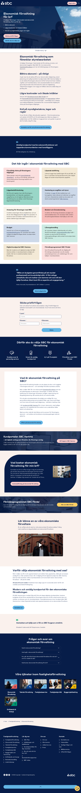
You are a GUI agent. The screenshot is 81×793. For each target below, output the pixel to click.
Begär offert (72, 3)
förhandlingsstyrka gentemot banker (33, 98)
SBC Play (27, 740)
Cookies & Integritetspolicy (28, 774)
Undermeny (39, 50)
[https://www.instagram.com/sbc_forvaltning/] (9, 775)
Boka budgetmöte (40, 291)
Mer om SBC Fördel (67, 504)
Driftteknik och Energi (12, 757)
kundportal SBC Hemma (30, 405)
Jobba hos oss (46, 745)
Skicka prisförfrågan (11, 36)
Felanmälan (64, 742)
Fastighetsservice (10, 747)
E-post (22, 313)
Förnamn (23, 320)
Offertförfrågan (66, 752)
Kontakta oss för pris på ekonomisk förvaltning (35, 127)
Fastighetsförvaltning (12, 740)
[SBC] (6, 3)
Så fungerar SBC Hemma (67, 441)
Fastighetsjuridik (10, 750)
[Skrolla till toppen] (40, 787)
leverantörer (51, 98)
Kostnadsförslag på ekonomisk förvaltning (25, 484)
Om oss (44, 740)
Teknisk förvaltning (11, 745)
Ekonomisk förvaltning (12, 742)
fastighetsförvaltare (26, 67)
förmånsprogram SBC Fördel (37, 96)
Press (44, 747)
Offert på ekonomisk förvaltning (31, 422)
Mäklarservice (65, 749)
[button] (61, 472)
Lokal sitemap (9, 762)
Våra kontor (46, 742)
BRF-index (27, 760)
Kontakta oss (18, 607)
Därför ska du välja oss (12, 40)
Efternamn (45, 320)
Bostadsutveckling (11, 759)
